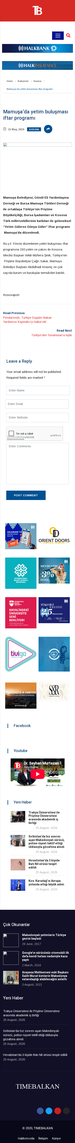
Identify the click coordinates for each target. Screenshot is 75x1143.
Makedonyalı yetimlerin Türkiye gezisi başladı (44, 937)
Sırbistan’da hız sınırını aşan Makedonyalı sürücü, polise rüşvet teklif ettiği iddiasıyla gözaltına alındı (47, 841)
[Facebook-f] (40, 1111)
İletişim (43, 1138)
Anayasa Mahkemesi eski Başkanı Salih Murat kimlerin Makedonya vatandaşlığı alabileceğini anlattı (45, 976)
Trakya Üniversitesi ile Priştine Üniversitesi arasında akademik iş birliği (44, 817)
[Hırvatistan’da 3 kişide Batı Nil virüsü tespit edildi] (18, 864)
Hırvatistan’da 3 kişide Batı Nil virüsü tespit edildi (44, 864)
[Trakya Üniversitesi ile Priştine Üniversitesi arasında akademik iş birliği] (18, 816)
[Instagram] (66, 1111)
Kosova (37, 81)
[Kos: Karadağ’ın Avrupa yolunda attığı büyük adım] (18, 885)
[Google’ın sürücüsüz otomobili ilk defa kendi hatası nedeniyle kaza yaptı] (11, 958)
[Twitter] (49, 1111)
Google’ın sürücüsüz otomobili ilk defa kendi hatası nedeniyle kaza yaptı (45, 956)
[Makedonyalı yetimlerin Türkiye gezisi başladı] (11, 940)
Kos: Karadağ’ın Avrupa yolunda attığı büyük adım (46, 883)
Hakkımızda (26, 1138)
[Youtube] (57, 1111)
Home (10, 81)
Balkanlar (23, 81)
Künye (56, 1138)
